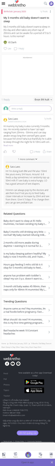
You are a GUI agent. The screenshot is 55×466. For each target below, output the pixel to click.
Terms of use (8, 441)
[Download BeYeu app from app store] (34, 391)
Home (3, 343)
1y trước (47, 118)
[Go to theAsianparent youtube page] (13, 364)
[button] (27, 462)
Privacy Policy (19, 441)
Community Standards (35, 441)
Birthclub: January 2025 (15, 11)
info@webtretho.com (16, 415)
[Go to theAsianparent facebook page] (7, 364)
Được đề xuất (42, 99)
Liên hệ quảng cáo (27, 433)
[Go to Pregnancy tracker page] (28, 455)
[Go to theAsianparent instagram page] (18, 364)
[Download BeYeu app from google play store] (34, 382)
